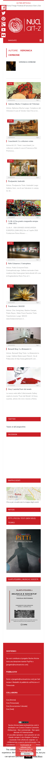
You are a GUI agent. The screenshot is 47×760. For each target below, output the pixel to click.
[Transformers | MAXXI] (23, 293)
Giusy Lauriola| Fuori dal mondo (19, 389)
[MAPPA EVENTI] (23, 493)
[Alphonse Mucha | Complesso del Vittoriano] (23, 91)
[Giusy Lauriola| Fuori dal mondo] (23, 376)
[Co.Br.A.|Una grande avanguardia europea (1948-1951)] (23, 208)
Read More (37, 756)
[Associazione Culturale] (18, 706)
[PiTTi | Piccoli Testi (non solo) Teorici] (23, 551)
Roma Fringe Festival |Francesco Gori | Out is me (26, 6)
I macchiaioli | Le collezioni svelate (20, 141)
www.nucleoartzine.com (28, 725)
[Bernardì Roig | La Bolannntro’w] (23, 336)
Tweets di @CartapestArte (15, 427)
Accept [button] (28, 756)
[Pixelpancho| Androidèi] (23, 168)
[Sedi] (12, 709)
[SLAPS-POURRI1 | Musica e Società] (23, 608)
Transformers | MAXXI (16, 306)
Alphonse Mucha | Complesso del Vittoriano (23, 104)
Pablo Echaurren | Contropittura (19, 263)
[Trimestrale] (14, 703)
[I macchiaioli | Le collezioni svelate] (23, 128)
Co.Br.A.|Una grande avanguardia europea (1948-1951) (23, 222)
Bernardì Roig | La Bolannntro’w (19, 349)
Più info (29, 751)
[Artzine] (13, 700)
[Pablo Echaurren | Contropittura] (23, 251)
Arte (10, 84)
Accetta (27, 754)
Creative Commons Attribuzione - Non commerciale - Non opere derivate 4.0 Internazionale (23, 730)
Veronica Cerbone (27, 62)
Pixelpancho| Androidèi (16, 181)
